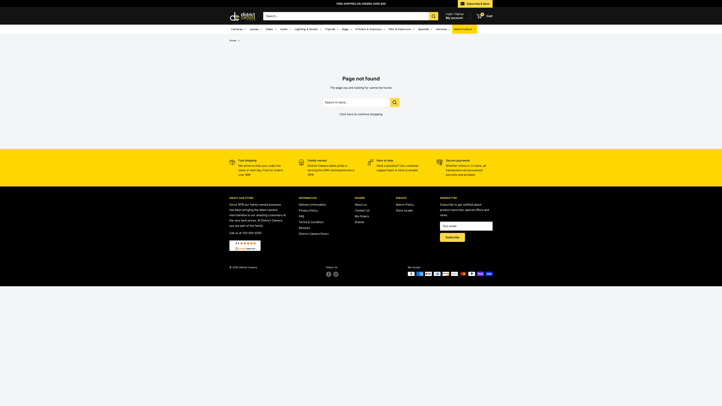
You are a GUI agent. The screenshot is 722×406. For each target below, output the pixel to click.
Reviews (304, 228)
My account (454, 18)
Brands (359, 222)
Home (232, 40)
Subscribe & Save (478, 3)
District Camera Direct (314, 234)
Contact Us (362, 210)
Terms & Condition (311, 222)
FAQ (301, 216)
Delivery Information (312, 204)
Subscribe (452, 237)
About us (361, 204)
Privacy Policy (308, 210)
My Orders (362, 216)
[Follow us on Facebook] (328, 274)
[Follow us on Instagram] (335, 274)
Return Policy (405, 204)
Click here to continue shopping (361, 114)
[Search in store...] (395, 102)
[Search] (433, 16)
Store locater (404, 210)
